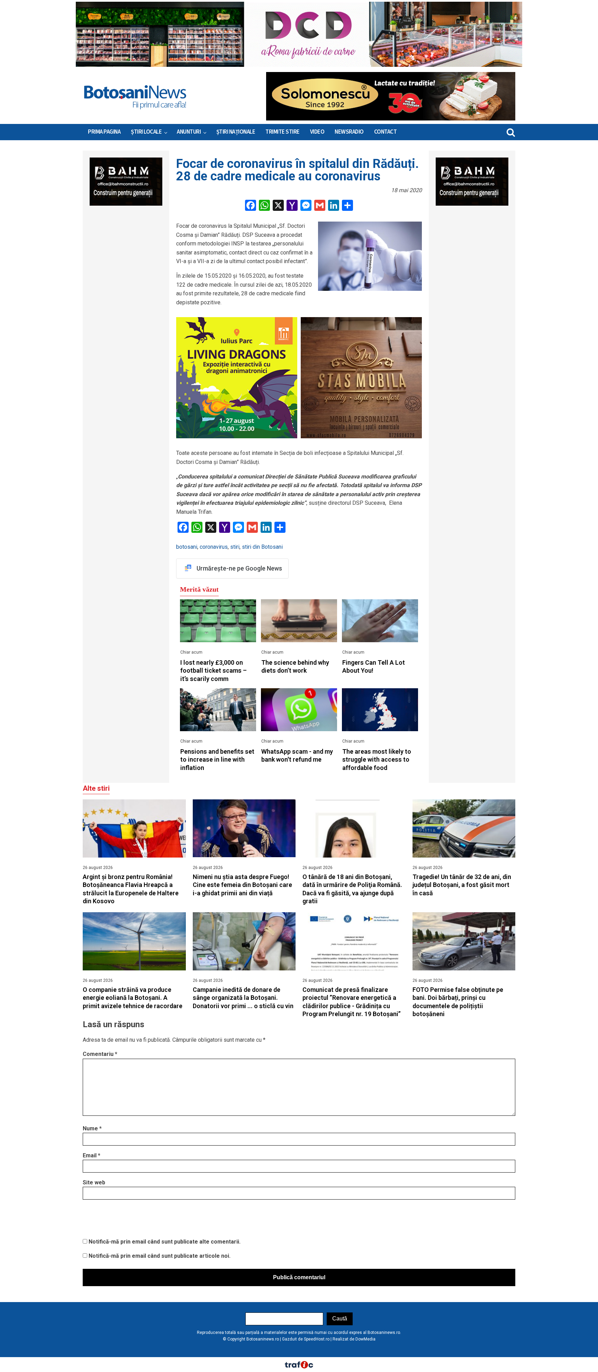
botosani (186, 547)
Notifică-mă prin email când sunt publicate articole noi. (159, 1256)
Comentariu (100, 1054)
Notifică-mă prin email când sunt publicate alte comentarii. (165, 1241)
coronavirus (214, 547)
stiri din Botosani (262, 547)
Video (317, 132)
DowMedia (365, 1339)
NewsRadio (349, 132)
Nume (92, 1128)
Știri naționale (235, 132)
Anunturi (189, 132)
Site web (94, 1182)
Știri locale (146, 132)
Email (91, 1155)
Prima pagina (104, 132)
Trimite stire (282, 132)
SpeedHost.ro (316, 1339)
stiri (234, 547)
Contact (385, 132)
